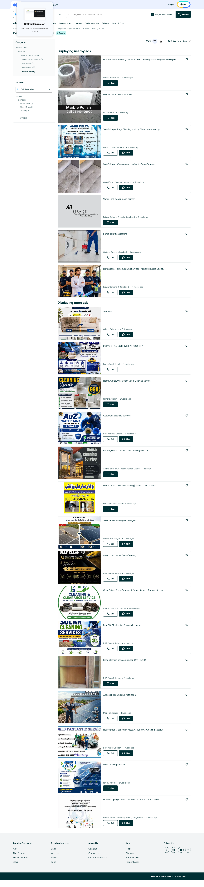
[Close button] (49, 4)
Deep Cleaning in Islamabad (69, 28)
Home (16, 28)
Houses (78, 23)
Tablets (105, 23)
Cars (54, 23)
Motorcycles (65, 23)
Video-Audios (92, 23)
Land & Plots (118, 23)
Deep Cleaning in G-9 (94, 28)
